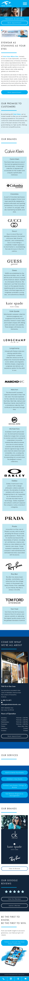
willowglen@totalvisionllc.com (11, 704)
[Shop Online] (25, 979)
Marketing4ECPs (12, 974)
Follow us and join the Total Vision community (14, 943)
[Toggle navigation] (25, 3)
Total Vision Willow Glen (10, 56)
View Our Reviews (14, 899)
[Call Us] (3, 979)
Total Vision (17, 114)
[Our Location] (18, 979)
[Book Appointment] (10, 979)
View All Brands (14, 868)
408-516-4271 (7, 700)
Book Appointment (14, 23)
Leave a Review (14, 905)
